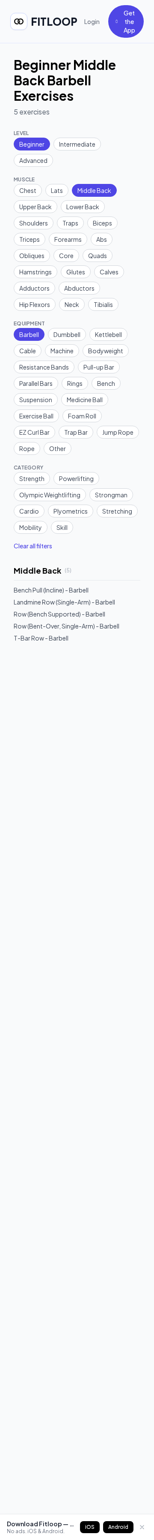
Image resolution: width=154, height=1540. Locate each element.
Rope (27, 448)
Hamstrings (35, 272)
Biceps (102, 223)
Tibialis (103, 304)
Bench (106, 383)
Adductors (34, 288)
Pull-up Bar (98, 367)
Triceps (29, 239)
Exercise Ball (36, 416)
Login (92, 21)
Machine (62, 351)
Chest (27, 190)
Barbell (29, 334)
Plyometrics (70, 511)
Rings (75, 383)
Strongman (111, 495)
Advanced (33, 160)
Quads (97, 255)
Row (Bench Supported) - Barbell (59, 614)
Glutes (75, 272)
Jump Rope (117, 432)
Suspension (35, 399)
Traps (70, 223)
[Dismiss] (142, 1527)
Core (66, 255)
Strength (31, 478)
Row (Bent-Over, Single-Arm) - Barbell (66, 626)
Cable (27, 351)
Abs (101, 239)
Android (118, 1527)
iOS (90, 1527)
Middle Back (94, 190)
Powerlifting (76, 478)
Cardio (29, 511)
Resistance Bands (44, 367)
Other (57, 448)
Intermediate (77, 144)
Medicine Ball (85, 399)
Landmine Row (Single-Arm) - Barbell (64, 602)
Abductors (79, 288)
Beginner (31, 144)
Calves (109, 272)
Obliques (31, 255)
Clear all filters (33, 546)
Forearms (68, 239)
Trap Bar (76, 432)
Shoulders (33, 223)
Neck (72, 304)
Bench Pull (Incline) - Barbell (51, 590)
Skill (62, 527)
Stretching (117, 511)
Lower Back (82, 207)
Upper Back (35, 207)
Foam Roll (82, 416)
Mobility (30, 527)
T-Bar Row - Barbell (41, 638)
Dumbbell (66, 334)
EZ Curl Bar (34, 432)
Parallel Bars (36, 383)
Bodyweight (105, 351)
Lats (57, 190)
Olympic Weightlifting (49, 495)
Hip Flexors (34, 304)
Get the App (129, 21)
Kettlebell (108, 334)
